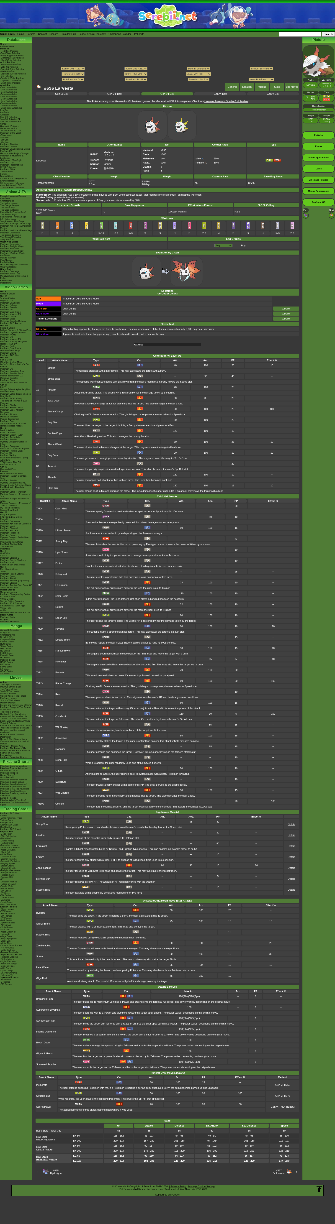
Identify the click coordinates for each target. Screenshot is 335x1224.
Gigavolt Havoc (44, 1053)
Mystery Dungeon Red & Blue (14, 537)
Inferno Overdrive (46, 1031)
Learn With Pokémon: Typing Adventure (14, 459)
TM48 (39, 705)
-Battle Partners (7, 950)
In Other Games (7, 596)
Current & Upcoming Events (13, 178)
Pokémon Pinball (8, 578)
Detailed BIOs (6, 637)
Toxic (58, 519)
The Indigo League (9, 203)
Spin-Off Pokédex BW (10, 121)
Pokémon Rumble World (11, 407)
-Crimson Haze (7, 966)
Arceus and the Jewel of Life (13, 716)
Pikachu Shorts (16, 762)
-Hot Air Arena (7, 948)
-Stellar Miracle (7, 959)
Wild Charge (62, 792)
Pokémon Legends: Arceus (13, 332)
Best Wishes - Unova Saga (13, 217)
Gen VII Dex (167, 93)
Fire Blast (60, 661)
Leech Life (61, 617)
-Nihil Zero (5, 929)
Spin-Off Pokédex (8, 117)
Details (286, 308)
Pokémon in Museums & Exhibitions (11, 157)
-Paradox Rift (6, 877)
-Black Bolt (5, 852)
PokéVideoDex (7, 262)
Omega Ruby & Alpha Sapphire (15, 389)
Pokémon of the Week (10, 133)
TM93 (39, 792)
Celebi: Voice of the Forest (13, 696)
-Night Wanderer (8, 961)
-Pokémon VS (6, 975)
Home (20, 34)
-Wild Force (5, 968)
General (232, 86)
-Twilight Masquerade (10, 870)
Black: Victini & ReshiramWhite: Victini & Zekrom (15, 722)
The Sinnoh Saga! (8, 214)
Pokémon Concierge (9, 271)
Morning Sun (43, 878)
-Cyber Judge (6, 970)
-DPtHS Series (7, 898)
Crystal (3, 556)
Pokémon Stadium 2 (9, 558)
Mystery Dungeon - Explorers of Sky (15, 495)
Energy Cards (6, 822)
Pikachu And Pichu (9, 770)
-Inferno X (5, 934)
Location (247, 86)
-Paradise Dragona (9, 957)
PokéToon (5, 255)
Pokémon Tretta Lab (10, 437)
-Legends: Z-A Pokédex (11, 80)
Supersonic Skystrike (48, 1009)
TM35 (39, 650)
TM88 (39, 760)
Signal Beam (43, 923)
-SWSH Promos (7, 913)
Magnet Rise (43, 889)
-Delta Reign (6, 834)
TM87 (39, 749)
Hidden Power (63, 530)
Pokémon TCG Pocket (11, 323)
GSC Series (5, 648)
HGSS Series (6, 662)
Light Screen (62, 552)
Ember (51, 367)
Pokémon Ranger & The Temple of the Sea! (15, 708)
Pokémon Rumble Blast (11, 451)
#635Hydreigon (56, 1172)
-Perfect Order (7, 843)
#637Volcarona (278, 1172)
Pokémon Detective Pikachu (13, 757)
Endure (40, 857)
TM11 (39, 541)
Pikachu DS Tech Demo (11, 542)
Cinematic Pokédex (9, 126)
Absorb (52, 389)
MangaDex (5, 632)
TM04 (39, 508)
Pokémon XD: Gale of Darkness (15, 524)
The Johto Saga (7, 208)
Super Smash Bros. (9, 587)
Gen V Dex (273, 93)
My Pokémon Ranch (10, 508)
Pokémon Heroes (8, 698)
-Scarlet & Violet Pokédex (12, 78)
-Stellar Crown (7, 866)
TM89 (39, 770)
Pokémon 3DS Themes (11, 603)
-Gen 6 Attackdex (8, 99)
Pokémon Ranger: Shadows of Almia (14, 500)
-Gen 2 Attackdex (8, 90)
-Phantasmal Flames (10, 847)
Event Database (7, 181)
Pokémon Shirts (7, 169)
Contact (42, 34)
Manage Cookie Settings (201, 1186)
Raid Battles (6, 827)
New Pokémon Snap (10, 351)
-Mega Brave (6, 936)
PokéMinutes (6, 260)
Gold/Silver (5, 553)
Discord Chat (6, 176)
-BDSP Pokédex (7, 71)
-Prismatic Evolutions (10, 861)
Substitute (60, 781)
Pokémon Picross (8, 414)
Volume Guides (7, 642)
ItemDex (4, 110)
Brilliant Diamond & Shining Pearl (15, 330)
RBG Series (5, 644)
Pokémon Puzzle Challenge (13, 560)
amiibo (3, 610)
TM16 (39, 552)
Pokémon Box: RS (9, 530)
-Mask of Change (8, 964)
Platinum (4, 471)
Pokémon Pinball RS (10, 533)
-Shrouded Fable (8, 868)
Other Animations (8, 267)
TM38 (39, 661)
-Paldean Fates (7, 875)
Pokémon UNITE (8, 316)
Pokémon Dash (7, 526)
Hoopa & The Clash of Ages (13, 739)
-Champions (6, 135)
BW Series (5, 664)
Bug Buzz (53, 455)
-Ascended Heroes (9, 845)
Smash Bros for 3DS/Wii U (13, 423)
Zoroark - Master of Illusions (13, 719)
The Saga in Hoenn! (9, 210)
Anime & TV (16, 192)
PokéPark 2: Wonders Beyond (14, 448)
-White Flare (6, 854)
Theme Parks (6, 172)
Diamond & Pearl (8, 469)
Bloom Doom (43, 1042)
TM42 (39, 672)
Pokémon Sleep (7, 319)
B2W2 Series (6, 667)
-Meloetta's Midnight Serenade (14, 728)
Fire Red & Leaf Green (11, 517)
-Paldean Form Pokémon (12, 188)
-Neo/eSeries (6, 902)
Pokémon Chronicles (10, 233)
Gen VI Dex (220, 93)
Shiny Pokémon (7, 239)
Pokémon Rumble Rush (11, 373)
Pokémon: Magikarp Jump (12, 371)
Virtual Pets (5, 608)
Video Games (16, 287)
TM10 (39, 530)
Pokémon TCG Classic (11, 829)
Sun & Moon (6, 360)
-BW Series (5, 895)
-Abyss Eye (5, 925)
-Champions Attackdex (11, 108)
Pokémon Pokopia (8, 305)
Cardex (3, 124)
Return (59, 607)
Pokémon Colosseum (10, 521)
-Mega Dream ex (8, 932)
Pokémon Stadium (9, 583)
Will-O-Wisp (61, 727)
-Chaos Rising (7, 841)
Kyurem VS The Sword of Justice (16, 725)
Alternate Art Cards (9, 825)
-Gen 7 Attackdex (8, 101)
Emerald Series (7, 655)
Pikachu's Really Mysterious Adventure (13, 794)
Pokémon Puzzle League (12, 574)
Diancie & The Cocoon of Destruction (12, 735)
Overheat (60, 716)
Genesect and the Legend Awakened (12, 731)
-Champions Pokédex (10, 83)
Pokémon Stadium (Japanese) (14, 581)
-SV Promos (6, 911)
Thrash (52, 477)
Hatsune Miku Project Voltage (14, 153)
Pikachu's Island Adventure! (13, 784)
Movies (16, 678)
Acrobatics (61, 738)
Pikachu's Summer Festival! (13, 780)
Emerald (4, 519)
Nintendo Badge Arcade (11, 426)
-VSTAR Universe (8, 973)
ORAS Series (6, 671)
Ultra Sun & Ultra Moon (11, 362)
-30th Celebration (8, 836)
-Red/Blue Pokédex (9, 51)
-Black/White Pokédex (10, 60)
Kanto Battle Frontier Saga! (13, 212)
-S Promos (5, 982)
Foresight (41, 846)
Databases (16, 40)
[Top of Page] (319, 1189)
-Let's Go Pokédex (9, 67)
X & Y (3, 387)
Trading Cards (16, 809)
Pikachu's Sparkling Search (13, 791)
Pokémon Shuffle (8, 405)
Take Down (54, 400)
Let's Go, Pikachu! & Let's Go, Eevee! (14, 365)
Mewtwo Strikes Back (10, 687)
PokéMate (5, 549)
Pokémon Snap (7, 576)
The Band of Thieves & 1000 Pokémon (13, 402)
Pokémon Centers (8, 147)
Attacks (262, 86)
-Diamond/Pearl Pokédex (12, 58)
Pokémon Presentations (11, 165)
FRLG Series (6, 653)
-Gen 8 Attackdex (8, 103)
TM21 (39, 585)
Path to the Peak (8, 258)
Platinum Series (7, 660)
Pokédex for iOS (8, 464)
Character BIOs (7, 635)
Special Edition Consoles (12, 601)
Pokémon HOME (8, 335)
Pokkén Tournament (9, 419)
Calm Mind (61, 508)
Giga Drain (42, 978)
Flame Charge (55, 411)
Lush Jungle (69, 308)
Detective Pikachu (9, 378)
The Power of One (9, 689)
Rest (58, 694)
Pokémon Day (7, 162)
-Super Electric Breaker (11, 954)
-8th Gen (4, 140)
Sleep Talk (61, 760)
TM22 (39, 596)
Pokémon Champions (10, 303)
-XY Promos (6, 918)
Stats (277, 86)
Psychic (59, 628)
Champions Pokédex (119, 34)
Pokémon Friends (8, 307)
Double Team (62, 639)
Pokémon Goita (7, 617)
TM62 (39, 738)
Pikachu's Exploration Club (13, 786)
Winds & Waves (7, 294)
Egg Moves (292, 86)
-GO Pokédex (6, 76)
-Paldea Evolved (7, 884)
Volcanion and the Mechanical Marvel (14, 742)
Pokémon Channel (9, 528)
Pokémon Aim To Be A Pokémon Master (15, 227)
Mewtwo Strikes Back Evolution (15, 750)
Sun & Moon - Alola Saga (12, 221)
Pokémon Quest (7, 380)
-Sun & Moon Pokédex (10, 65)
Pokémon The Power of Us (13, 748)
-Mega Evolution (7, 850)
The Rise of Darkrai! (10, 712)
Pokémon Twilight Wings (12, 246)
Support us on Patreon (167, 1194)
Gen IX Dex (61, 93)
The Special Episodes (10, 235)
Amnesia (52, 466)
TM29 (39, 628)
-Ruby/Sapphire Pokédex (12, 55)
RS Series (5, 651)
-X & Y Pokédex (7, 62)
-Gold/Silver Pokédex (10, 53)
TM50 (39, 716)
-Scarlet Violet (6, 886)
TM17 (39, 563)
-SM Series (5, 891)
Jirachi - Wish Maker (10, 700)
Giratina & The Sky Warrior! (13, 714)
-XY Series (5, 893)
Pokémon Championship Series (15, 149)
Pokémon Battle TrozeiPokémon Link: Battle (15, 395)
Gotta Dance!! (7, 777)
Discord (53, 34)
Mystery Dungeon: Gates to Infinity (13, 443)
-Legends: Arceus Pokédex (13, 74)
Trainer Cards (6, 820)
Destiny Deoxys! (8, 703)
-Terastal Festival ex (10, 952)
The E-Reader (6, 546)
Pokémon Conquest (9, 446)
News (3, 44)
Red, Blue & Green (9, 569)
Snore (39, 956)
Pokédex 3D (6, 453)
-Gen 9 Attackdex (8, 106)
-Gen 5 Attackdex (8, 96)
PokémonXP (6, 151)
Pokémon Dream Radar (11, 435)
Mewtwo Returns (8, 693)
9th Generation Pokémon (12, 183)
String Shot (54, 378)
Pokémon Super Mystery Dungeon (12, 411)
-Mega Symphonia (8, 939)
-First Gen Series (8, 904)
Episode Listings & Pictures (13, 196)
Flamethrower (63, 650)
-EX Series (5, 900)
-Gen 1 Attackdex (8, 87)
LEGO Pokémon (7, 167)
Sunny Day (61, 541)
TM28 (39, 617)
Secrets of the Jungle (10, 753)
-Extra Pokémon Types (11, 818)
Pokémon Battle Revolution (13, 492)
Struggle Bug (43, 1095)
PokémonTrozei (7, 540)
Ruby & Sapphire (8, 515)
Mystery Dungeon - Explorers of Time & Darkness (15, 504)
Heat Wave (42, 967)
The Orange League (9, 205)
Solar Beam (61, 596)
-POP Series (6, 920)
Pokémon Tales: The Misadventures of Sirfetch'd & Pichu (14, 276)
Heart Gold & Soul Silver (11, 474)
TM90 (39, 781)
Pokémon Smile (7, 346)
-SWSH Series (7, 888)
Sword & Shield (7, 328)
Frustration (61, 585)
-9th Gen (4, 137)
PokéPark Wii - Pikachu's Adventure (12, 488)
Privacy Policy (178, 1186)
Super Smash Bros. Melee (12, 565)
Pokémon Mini (7, 562)
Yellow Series (6, 646)
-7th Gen (4, 142)
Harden (40, 835)
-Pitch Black (6, 838)
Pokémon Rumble (8, 480)
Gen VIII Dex (114, 93)
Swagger (60, 749)
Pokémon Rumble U (9, 439)
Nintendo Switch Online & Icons (15, 612)
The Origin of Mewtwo (10, 684)
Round (59, 705)
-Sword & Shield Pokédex (12, 69)
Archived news (7, 46)
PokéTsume (5, 283)
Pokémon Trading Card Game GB (16, 585)
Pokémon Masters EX (10, 314)
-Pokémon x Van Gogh (10, 160)
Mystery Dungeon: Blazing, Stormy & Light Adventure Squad (15, 484)
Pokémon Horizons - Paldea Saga (16, 230)
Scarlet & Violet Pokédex (92, 34)
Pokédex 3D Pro (8, 455)
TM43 (39, 683)
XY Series (5, 669)
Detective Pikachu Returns (13, 321)
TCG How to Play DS (10, 462)
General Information (9, 630)
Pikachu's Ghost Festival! (12, 782)
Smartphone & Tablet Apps (13, 606)
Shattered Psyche (46, 1064)
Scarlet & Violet (7, 298)
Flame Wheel (55, 444)
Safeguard (61, 574)
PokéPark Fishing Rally (11, 544)
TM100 (40, 803)
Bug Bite (52, 422)
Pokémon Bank (7, 392)
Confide (59, 803)
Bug (243, 245)
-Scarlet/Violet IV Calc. (11, 131)
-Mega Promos (7, 909)
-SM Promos (6, 916)
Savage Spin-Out (45, 1020)
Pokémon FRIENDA (9, 622)
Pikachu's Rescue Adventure (14, 768)
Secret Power (43, 1106)
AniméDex (5, 198)
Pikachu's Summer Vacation (13, 766)
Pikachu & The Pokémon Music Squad (15, 803)
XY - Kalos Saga (8, 219)
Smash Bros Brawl (9, 510)
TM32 (39, 639)
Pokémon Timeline (9, 144)
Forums (31, 34)
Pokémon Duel (7, 421)
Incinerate (41, 1084)
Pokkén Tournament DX (11, 376)
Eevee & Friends (8, 798)
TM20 (39, 574)
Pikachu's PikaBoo (9, 773)
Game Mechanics (8, 128)
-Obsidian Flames (8, 882)
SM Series (5, 673)
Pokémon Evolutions (10, 249)
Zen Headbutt (43, 867)
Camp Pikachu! (7, 775)
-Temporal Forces (8, 872)
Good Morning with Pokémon (14, 264)
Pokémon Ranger (8, 535)
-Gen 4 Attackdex (8, 94)
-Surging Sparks (7, 863)
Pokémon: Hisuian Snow (11, 251)
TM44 (39, 694)
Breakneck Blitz (45, 998)
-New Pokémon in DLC (11, 185)
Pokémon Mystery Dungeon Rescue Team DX (13, 342)
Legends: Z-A (6, 300)
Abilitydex (4, 115)
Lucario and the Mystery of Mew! (16, 705)
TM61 (39, 727)
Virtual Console (7, 599)
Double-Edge (55, 433)
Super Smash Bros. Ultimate (13, 382)
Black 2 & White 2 (8, 433)
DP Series (5, 658)
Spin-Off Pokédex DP (10, 119)
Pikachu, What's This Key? (13, 800)
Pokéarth (139, 34)
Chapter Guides (7, 639)
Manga (16, 626)
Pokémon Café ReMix (10, 312)
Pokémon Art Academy (11, 398)
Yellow (3, 571)
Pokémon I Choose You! (11, 746)
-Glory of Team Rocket (11, 945)
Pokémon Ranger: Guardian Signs (13, 477)
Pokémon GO (6, 310)
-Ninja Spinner (6, 927)
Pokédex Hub (68, 34)
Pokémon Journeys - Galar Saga (15, 223)
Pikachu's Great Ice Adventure (14, 789)
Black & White (7, 430)
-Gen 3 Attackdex (8, 92)
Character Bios (7, 201)
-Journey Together (8, 859)
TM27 (39, 607)
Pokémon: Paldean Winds (12, 253)
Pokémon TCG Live (9, 355)
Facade (59, 672)
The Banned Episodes (10, 237)
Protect (59, 563)
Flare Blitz (53, 488)
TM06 (39, 519)
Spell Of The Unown (9, 691)
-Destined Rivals (8, 857)
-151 (2, 879)
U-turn (58, 770)
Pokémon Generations (10, 244)
